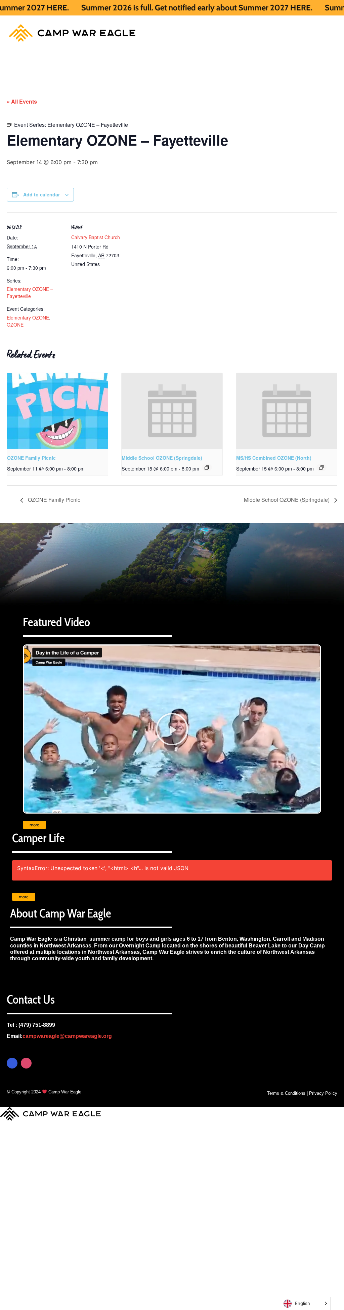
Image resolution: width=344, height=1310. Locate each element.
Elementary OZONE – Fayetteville (30, 292)
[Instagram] (26, 1063)
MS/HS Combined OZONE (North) (273, 457)
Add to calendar (41, 194)
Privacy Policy (323, 1093)
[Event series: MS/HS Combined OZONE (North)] (321, 467)
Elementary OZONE (28, 317)
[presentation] (57, 411)
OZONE (15, 324)
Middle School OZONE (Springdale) (162, 457)
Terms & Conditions (286, 1093)
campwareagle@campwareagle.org (67, 1036)
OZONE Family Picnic (31, 457)
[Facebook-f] (12, 1063)
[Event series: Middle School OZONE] (207, 467)
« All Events (22, 101)
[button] (172, 729)
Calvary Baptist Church (95, 237)
